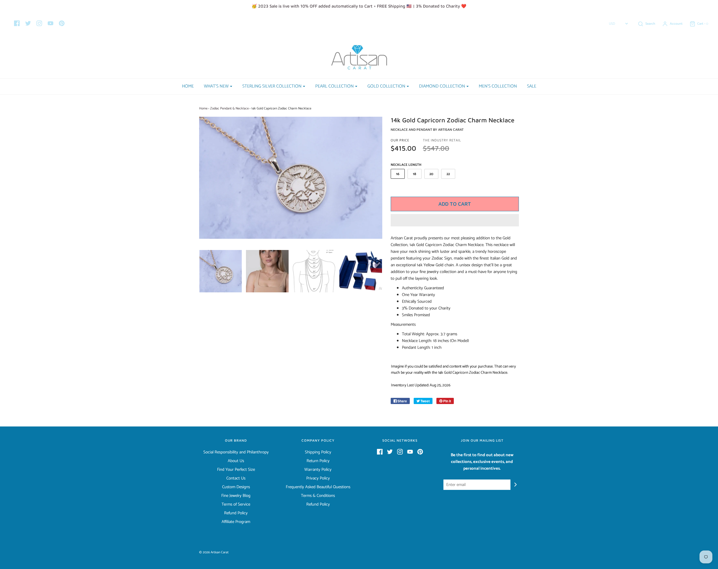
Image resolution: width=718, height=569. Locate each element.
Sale (531, 86)
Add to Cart (454, 204)
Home (188, 86)
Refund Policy (236, 513)
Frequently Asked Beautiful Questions (318, 487)
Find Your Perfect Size (236, 469)
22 (448, 174)
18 (414, 174)
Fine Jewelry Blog (235, 495)
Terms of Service (236, 504)
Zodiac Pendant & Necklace (229, 108)
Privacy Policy (318, 478)
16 (397, 174)
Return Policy (318, 461)
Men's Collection (498, 86)
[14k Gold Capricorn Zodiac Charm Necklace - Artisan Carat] (220, 271)
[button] (455, 220)
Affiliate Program (236, 521)
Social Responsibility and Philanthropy (236, 452)
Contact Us (235, 478)
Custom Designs (236, 487)
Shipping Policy (318, 452)
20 (431, 174)
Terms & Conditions (318, 495)
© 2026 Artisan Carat (214, 552)
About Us (236, 461)
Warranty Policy (318, 469)
